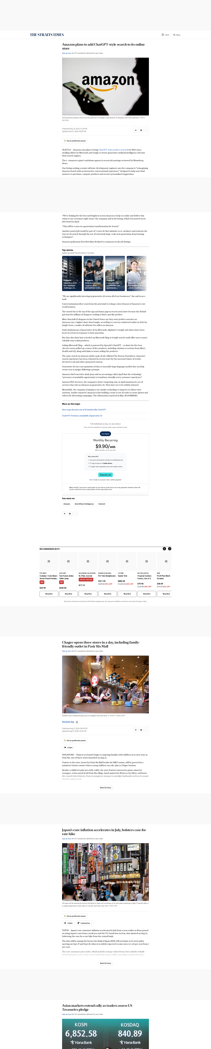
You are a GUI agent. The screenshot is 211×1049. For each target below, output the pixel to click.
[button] (165, 35)
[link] (47, 35)
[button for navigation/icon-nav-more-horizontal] (146, 130)
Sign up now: (66, 53)
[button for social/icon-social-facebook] (141, 130)
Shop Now (49, 594)
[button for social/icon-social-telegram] (135, 130)
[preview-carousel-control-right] (145, 273)
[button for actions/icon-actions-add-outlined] (77, 722)
